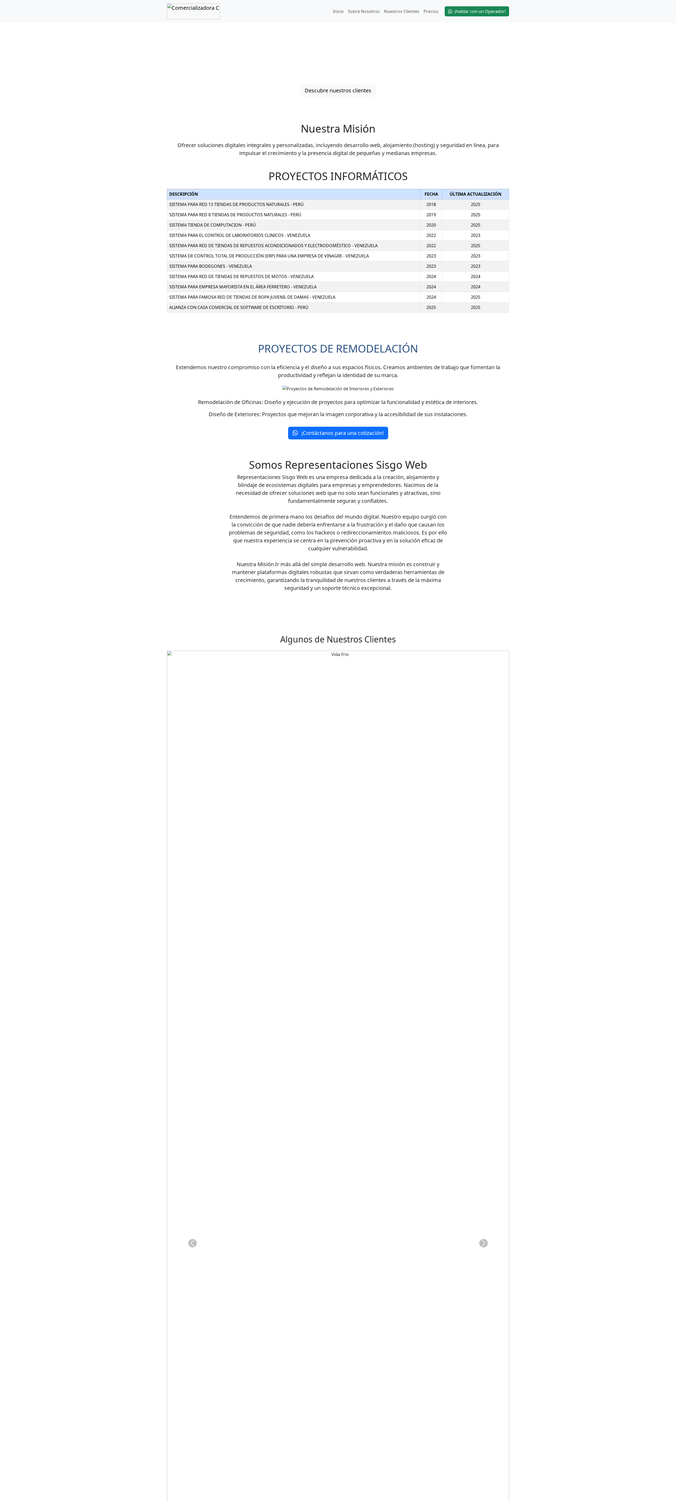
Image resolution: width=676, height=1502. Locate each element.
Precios (431, 11)
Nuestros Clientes (401, 11)
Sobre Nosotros (364, 11)
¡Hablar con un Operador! (480, 11)
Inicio (338, 11)
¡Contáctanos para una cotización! (342, 432)
